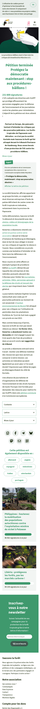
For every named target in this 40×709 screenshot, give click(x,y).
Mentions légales (8, 697)
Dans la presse (7, 689)
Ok (33, 5)
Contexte (8, 404)
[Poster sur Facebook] (15, 433)
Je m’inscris (20, 643)
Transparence (7, 695)
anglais (27, 460)
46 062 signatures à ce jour (16, 538)
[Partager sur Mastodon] (11, 441)
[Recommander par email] (19, 441)
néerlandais (26, 473)
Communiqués (7, 687)
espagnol (10, 466)
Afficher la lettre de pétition (16, 186)
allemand (12, 460)
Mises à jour (7, 156)
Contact (5, 692)
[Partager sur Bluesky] (31, 433)
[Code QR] (27, 441)
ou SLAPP (12, 268)
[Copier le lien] (8, 433)
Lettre (6, 412)
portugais (19, 480)
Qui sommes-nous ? (9, 684)
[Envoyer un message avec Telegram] (23, 433)
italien (10, 473)
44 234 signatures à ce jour (16, 587)
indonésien (27, 466)
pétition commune (28, 393)
